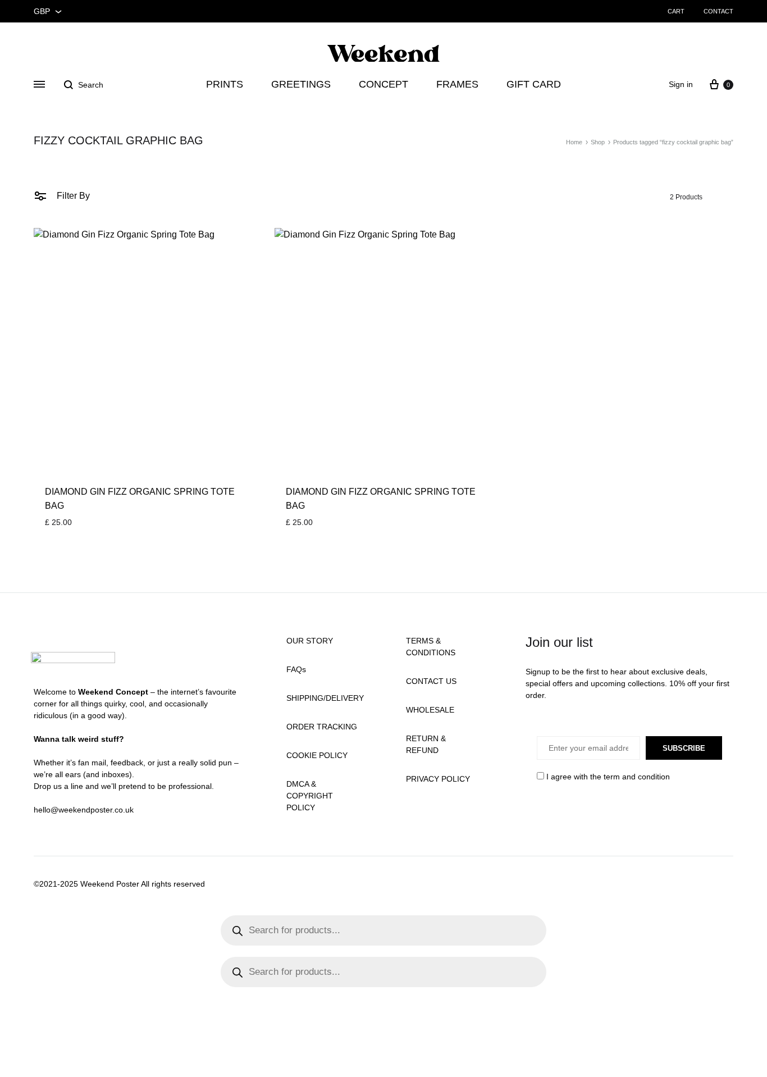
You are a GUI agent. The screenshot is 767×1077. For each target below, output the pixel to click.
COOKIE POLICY (317, 755)
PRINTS (224, 84)
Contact (718, 11)
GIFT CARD (533, 84)
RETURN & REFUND (426, 744)
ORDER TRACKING (321, 726)
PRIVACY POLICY (438, 778)
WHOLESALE (430, 709)
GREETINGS (301, 84)
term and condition (637, 776)
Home (574, 142)
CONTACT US (431, 681)
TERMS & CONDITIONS (430, 646)
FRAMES (457, 84)
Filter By (72, 195)
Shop (598, 142)
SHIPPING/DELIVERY (325, 697)
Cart (676, 11)
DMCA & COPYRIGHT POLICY (309, 795)
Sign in (681, 84)
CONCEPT (383, 84)
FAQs (296, 669)
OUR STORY (309, 640)
